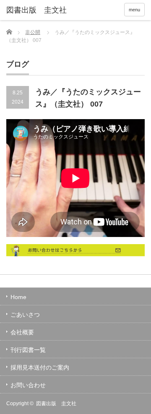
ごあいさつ (25, 314)
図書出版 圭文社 (56, 403)
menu (134, 9)
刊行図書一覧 (28, 349)
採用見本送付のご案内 (39, 367)
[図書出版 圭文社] (36, 10)
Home (18, 297)
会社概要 (22, 332)
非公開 (32, 32)
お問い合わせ (28, 385)
